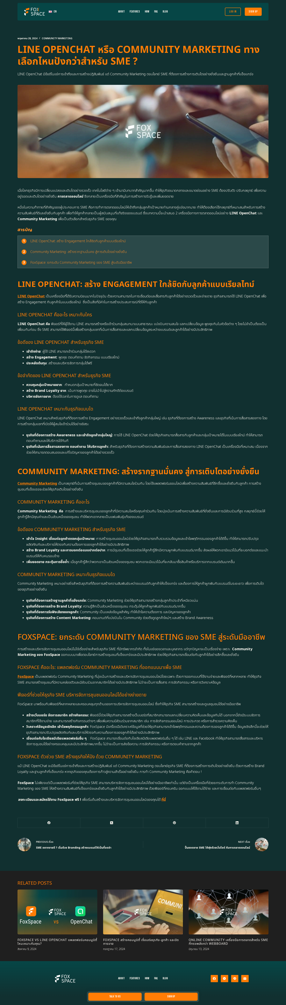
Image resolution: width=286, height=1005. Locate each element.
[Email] (245, 978)
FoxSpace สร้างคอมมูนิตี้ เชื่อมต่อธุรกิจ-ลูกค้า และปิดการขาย (141, 942)
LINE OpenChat (31, 296)
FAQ (156, 11)
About (121, 11)
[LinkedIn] (237, 823)
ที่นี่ (163, 799)
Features (135, 11)
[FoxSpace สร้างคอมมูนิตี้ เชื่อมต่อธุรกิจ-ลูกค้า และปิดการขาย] (143, 912)
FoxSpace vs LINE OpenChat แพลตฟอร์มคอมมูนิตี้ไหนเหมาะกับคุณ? (57, 942)
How (147, 11)
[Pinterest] (174, 823)
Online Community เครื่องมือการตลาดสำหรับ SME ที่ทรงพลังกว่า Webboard (228, 942)
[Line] (235, 978)
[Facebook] (49, 823)
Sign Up (253, 11)
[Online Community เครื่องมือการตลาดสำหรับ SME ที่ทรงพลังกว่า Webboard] (228, 912)
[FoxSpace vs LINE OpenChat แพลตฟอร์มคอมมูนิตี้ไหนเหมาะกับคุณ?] (57, 912)
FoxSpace (26, 676)
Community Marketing (57, 38)
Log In (233, 11)
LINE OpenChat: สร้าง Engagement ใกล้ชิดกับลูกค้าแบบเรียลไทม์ (78, 241)
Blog (165, 11)
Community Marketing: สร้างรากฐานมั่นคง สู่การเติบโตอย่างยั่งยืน (78, 252)
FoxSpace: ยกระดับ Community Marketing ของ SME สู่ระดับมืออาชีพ (81, 262)
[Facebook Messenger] (224, 978)
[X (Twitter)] (111, 823)
